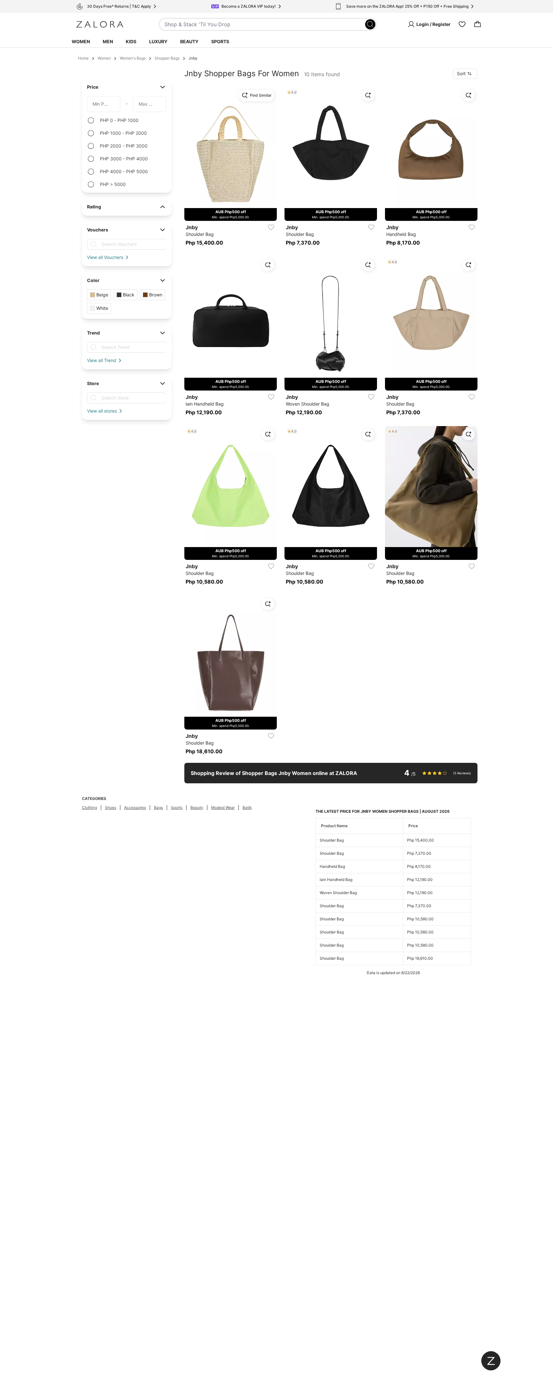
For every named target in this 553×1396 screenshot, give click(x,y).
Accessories (135, 807)
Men (108, 41)
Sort (461, 73)
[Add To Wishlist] (271, 227)
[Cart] (477, 24)
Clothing (89, 807)
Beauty (189, 41)
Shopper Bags (167, 58)
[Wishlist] (462, 24)
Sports (220, 41)
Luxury (158, 41)
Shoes (110, 807)
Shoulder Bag (332, 840)
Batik (247, 807)
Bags (158, 807)
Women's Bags (133, 58)
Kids (131, 41)
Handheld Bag (332, 866)
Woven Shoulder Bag (338, 892)
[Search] (370, 24)
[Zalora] (100, 24)
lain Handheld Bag (336, 879)
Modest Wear (223, 807)
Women (81, 41)
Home (83, 58)
